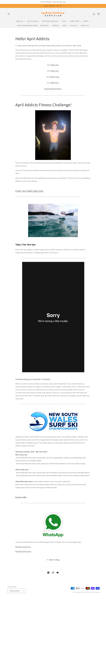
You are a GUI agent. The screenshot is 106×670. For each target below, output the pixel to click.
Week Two (55, 71)
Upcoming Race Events (53, 89)
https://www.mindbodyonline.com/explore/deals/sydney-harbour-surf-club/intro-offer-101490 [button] (49, 46)
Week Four (55, 83)
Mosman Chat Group (23, 547)
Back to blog (54, 560)
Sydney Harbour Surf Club (83, 592)
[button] (8, 14)
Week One (55, 65)
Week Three (55, 77)
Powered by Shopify (95, 592)
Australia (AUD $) (15, 591)
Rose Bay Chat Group (23, 551)
